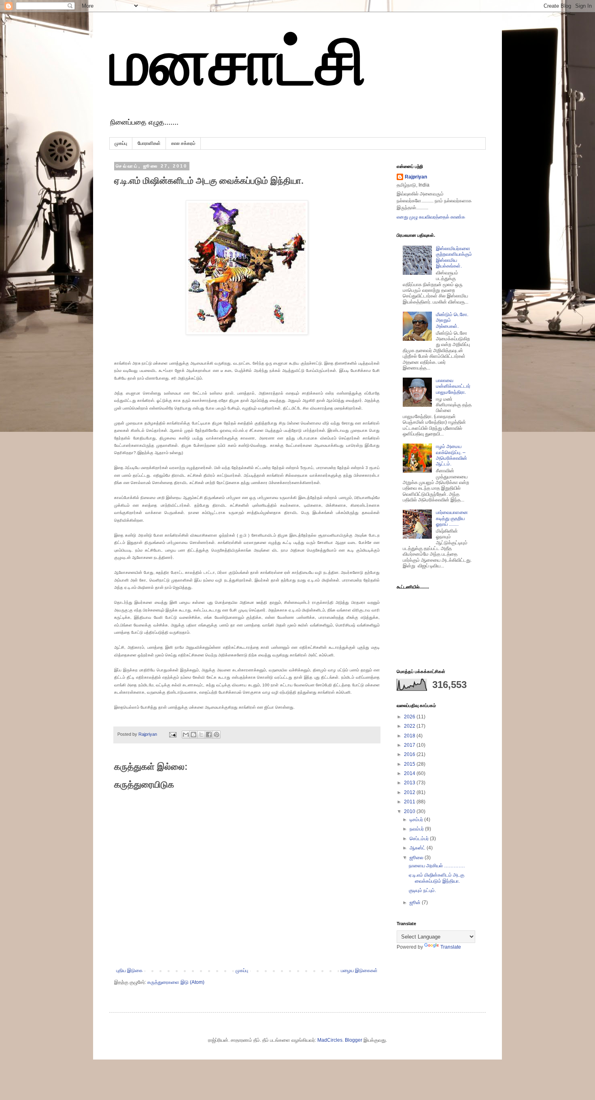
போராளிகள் (149, 143)
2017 (410, 745)
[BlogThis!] (193, 735)
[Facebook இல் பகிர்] (209, 735)
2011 (410, 802)
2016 (410, 754)
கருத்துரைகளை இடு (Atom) (175, 982)
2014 (410, 773)
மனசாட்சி (237, 62)
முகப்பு (121, 143)
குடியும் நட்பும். (422, 890)
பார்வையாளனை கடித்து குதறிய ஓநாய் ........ (452, 518)
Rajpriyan (416, 177)
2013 (410, 783)
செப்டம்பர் (420, 838)
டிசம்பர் (417, 819)
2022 (410, 726)
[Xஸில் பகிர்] (201, 735)
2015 (410, 764)
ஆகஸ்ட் (418, 848)
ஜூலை (417, 857)
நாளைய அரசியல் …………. (437, 866)
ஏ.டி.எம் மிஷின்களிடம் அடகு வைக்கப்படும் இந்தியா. (436, 877)
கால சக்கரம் (183, 143)
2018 (410, 736)
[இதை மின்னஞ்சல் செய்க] (186, 735)
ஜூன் (416, 902)
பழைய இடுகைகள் (359, 970)
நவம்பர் (417, 829)
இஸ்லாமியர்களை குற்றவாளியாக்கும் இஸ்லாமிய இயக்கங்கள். (454, 257)
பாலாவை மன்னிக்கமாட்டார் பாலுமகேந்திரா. (453, 386)
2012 (410, 792)
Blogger (353, 1040)
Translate (450, 947)
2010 (410, 811)
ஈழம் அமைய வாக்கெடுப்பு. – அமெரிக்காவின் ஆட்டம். (451, 455)
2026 (410, 717)
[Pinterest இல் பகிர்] (216, 735)
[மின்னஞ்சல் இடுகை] (172, 734)
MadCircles (329, 1040)
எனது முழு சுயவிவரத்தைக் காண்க (431, 217)
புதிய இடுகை (129, 970)
